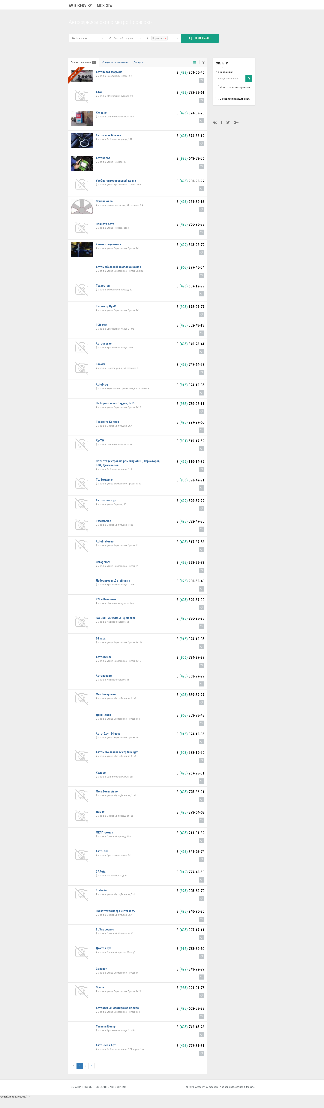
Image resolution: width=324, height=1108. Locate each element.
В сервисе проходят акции (235, 98)
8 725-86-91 (190, 792)
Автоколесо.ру (106, 500)
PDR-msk (101, 325)
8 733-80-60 (190, 948)
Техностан (103, 285)
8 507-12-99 (190, 286)
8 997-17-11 (190, 930)
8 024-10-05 (190, 385)
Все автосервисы (83, 62)
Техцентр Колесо (107, 422)
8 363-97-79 (190, 676)
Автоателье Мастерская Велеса (117, 1008)
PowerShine (103, 521)
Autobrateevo (105, 541)
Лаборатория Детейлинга (113, 580)
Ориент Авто (104, 201)
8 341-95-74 (190, 851)
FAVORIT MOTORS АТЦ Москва (116, 618)
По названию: (224, 72)
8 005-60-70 (190, 891)
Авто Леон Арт (106, 1045)
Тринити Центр (106, 1026)
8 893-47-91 (190, 480)
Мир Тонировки (106, 694)
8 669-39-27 (190, 694)
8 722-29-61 (190, 92)
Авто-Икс (102, 851)
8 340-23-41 (190, 344)
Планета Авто (105, 224)
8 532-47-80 (190, 521)
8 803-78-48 (190, 715)
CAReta (101, 871)
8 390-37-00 (190, 600)
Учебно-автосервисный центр (116, 180)
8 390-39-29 (190, 500)
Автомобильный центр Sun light (117, 752)
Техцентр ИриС (106, 306)
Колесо (101, 772)
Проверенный (75, 73)
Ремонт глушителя (108, 244)
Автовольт (103, 158)
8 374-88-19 (190, 136)
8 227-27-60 (190, 422)
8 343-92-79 (190, 244)
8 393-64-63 (190, 812)
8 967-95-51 (190, 773)
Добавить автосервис (111, 1087)
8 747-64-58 (190, 364)
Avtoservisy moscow (91, 5)
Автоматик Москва (108, 135)
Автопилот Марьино (109, 72)
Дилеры (138, 62)
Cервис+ (101, 969)
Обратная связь (81, 1087)
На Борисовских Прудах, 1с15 (115, 403)
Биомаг (101, 364)
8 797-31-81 (190, 1045)
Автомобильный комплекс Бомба (118, 267)
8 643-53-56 (190, 158)
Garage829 (103, 562)
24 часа (101, 638)
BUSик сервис (105, 929)
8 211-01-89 (190, 833)
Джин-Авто (103, 715)
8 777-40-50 (190, 872)
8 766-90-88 (190, 224)
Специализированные (115, 62)
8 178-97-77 (190, 306)
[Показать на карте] (202, 62)
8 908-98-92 (190, 181)
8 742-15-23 (190, 1027)
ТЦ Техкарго (104, 479)
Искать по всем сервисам (235, 87)
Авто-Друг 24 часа (108, 733)
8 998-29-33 (190, 562)
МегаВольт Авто (107, 791)
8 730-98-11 (190, 403)
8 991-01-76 (190, 988)
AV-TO (100, 440)
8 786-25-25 (190, 618)
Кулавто (101, 112)
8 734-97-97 (190, 657)
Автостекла (104, 657)
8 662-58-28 (190, 1008)
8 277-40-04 (190, 267)
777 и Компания (106, 599)
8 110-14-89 (190, 461)
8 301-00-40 (190, 72)
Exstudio (101, 890)
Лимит (100, 812)
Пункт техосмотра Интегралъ (115, 911)
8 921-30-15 (190, 201)
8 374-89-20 (190, 113)
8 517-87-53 (190, 542)
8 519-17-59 (190, 441)
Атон (99, 92)
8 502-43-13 (190, 325)
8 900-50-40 (190, 581)
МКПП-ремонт (105, 832)
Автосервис (104, 343)
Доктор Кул (103, 948)
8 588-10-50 (190, 752)
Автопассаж (104, 675)
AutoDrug (102, 384)
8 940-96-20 (190, 911)
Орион (100, 987)
